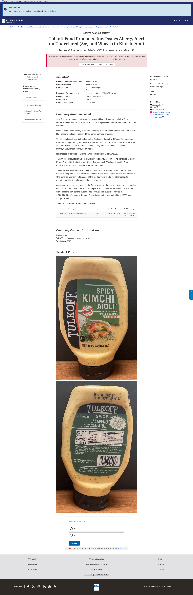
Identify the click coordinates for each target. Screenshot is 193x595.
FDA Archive (33, 559)
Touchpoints (115, 548)
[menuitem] (160, 78)
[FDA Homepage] (12, 21)
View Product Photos (106, 64)
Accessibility (33, 569)
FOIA (160, 559)
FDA (154, 107)
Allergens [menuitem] (153, 94)
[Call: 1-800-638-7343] (71, 195)
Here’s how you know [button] (42, 1)
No (75, 535)
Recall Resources (30, 97)
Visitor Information (96, 559)
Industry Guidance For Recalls (33, 112)
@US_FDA (156, 105)
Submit (74, 543)
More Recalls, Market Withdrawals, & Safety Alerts (33, 77)
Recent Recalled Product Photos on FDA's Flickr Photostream (161, 114)
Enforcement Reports (32, 105)
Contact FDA (18, 586)
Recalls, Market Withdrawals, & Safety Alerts (33, 27)
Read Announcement (88, 64)
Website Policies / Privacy (96, 564)
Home (5, 27)
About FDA (32, 564)
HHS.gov (160, 564)
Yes (75, 528)
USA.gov (160, 569)
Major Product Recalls (32, 119)
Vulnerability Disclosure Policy (96, 575)
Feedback (191, 294)
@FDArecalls (157, 110)
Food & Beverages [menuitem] (157, 87)
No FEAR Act (96, 569)
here (54, 11)
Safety (12, 27)
